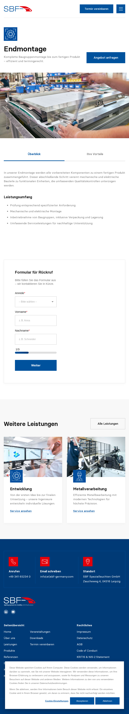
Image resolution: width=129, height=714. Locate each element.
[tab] (34, 157)
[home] (18, 9)
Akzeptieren (82, 701)
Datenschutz (85, 638)
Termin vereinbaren (96, 8)
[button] (120, 8)
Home (7, 631)
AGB (79, 644)
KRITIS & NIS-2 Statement (93, 657)
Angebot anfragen (106, 57)
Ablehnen (107, 701)
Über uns (9, 638)
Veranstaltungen (40, 631)
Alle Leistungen (108, 423)
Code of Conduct (87, 650)
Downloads (36, 638)
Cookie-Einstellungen (56, 701)
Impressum (84, 631)
